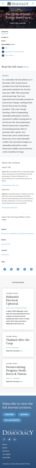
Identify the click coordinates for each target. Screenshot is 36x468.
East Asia (7, 244)
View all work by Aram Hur (9, 207)
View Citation (9, 55)
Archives (24, 414)
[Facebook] (4, 439)
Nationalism (22, 233)
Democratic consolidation (9, 233)
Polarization (30, 233)
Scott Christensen (12, 348)
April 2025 (4, 34)
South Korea (5, 254)
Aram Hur (22, 23)
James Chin (10, 308)
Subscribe (9, 414)
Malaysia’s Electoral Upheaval (12, 300)
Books (4, 448)
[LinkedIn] (14, 439)
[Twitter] (9, 439)
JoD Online (6, 454)
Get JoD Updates (12, 420)
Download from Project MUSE (14, 51)
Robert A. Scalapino (13, 378)
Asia (2, 244)
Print (6, 48)
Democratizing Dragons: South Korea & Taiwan (16, 370)
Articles (5, 451)
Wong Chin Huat (21, 308)
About (4, 444)
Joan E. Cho (14, 23)
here (26, 66)
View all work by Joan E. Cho (10, 185)
